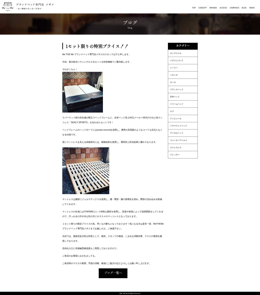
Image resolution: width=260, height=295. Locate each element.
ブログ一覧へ (113, 272)
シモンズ (174, 75)
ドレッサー (175, 155)
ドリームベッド (176, 104)
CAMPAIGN (234, 8)
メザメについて (176, 60)
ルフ (172, 111)
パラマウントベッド (178, 126)
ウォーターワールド (178, 140)
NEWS (252, 8)
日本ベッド (175, 97)
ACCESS (223, 8)
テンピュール (175, 118)
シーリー (174, 68)
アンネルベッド (176, 133)
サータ (173, 82)
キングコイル (175, 53)
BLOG (244, 8)
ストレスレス (175, 147)
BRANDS (213, 8)
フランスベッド (176, 89)
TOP (194, 8)
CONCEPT (202, 8)
